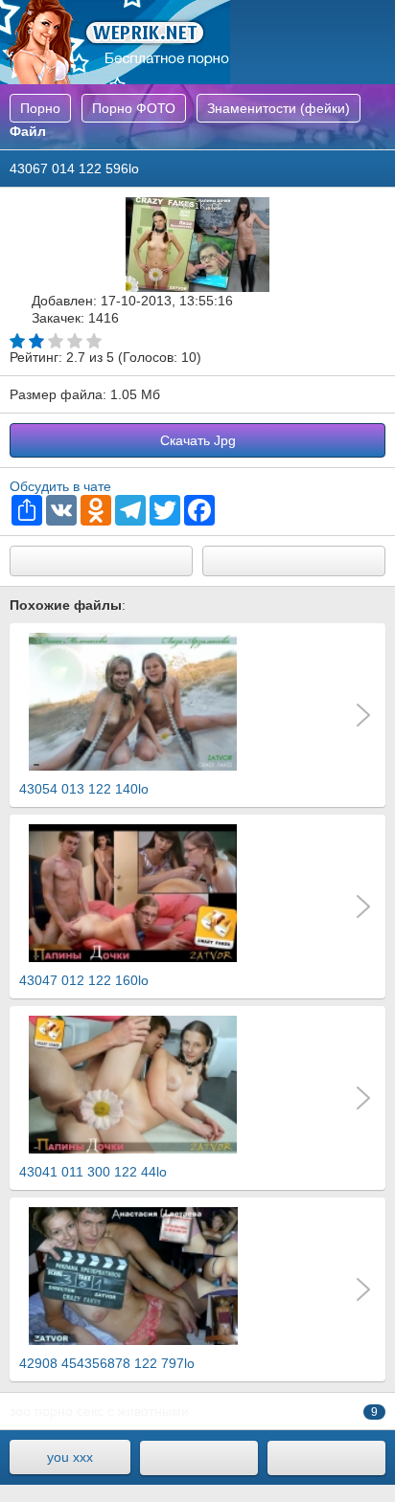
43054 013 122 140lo (84, 788)
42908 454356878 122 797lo (107, 1363)
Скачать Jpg (198, 440)
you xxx (70, 1457)
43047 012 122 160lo (84, 980)
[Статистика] (326, 1458)
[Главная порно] (199, 1458)
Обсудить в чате (60, 486)
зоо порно (41, 1411)
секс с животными (133, 1411)
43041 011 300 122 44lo (93, 1171)
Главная (115, 42)
